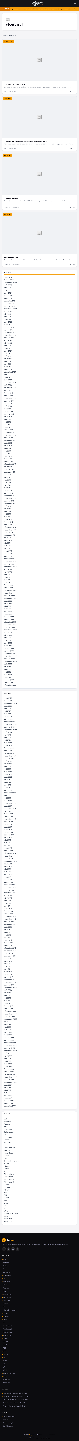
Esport (6, 1140)
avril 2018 (8, 390)
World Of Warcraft (11, 1214)
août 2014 (8, 443)
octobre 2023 (9, 338)
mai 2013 (7, 482)
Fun (5, 1145)
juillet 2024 (8, 314)
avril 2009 (8, 611)
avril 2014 (8, 454)
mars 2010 (8, 582)
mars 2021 (8, 367)
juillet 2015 (8, 417)
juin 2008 (7, 638)
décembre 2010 (10, 559)
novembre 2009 (10, 593)
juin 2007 (7, 669)
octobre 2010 (9, 564)
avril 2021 (7, 364)
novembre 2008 (10, 625)
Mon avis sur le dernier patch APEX (14, 1403)
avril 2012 (7, 517)
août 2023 (8, 340)
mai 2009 (7, 609)
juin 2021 (7, 361)
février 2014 (8, 459)
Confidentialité (8, 1426)
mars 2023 (8, 353)
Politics (6, 1185)
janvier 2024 (9, 330)
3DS (5, 1119)
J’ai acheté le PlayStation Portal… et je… (16, 1396)
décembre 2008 (10, 622)
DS (5, 1135)
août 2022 (8, 356)
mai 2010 (7, 577)
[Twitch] (17, 1249)
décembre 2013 (10, 464)
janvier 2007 (9, 682)
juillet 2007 (8, 667)
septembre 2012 (10, 504)
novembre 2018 (10, 388)
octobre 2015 (9, 414)
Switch (6, 1198)
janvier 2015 (8, 430)
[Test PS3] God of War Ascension (15, 84)
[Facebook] (8, 1249)
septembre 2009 (10, 598)
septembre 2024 (10, 309)
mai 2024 (7, 319)
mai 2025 (7, 290)
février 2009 (9, 617)
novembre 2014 (10, 435)
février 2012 (8, 522)
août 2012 (8, 506)
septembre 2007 (10, 661)
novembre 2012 (10, 498)
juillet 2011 (8, 540)
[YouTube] (13, 1249)
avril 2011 (7, 548)
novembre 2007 (10, 656)
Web (6, 1206)
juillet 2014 (8, 446)
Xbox (6, 1216)
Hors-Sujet (8, 1153)
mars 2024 (8, 325)
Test (5, 1200)
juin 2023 (7, 346)
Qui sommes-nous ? (9, 1416)
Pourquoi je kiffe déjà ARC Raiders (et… (16, 1400)
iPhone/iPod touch (11, 1161)
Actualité (7, 155)
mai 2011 (7, 546)
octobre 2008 (9, 627)
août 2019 (8, 385)
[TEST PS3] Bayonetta (11, 198)
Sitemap (35, 1438)
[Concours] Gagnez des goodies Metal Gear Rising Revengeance (26, 141)
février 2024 (9, 327)
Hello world (8, 1150)
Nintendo (7, 1166)
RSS (29, 1438)
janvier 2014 (8, 461)
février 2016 (8, 411)
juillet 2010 (8, 572)
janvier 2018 (8, 396)
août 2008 (8, 632)
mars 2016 (8, 409)
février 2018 (8, 393)
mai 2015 (7, 422)
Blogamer (32, 1435)
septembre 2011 (10, 535)
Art (5, 1127)
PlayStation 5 (9, 1182)
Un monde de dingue (11, 257)
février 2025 (8, 296)
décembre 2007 (10, 654)
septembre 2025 (10, 282)
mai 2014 (7, 451)
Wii (5, 1208)
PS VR (6, 1190)
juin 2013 (7, 480)
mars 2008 (8, 646)
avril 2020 (8, 380)
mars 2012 (8, 519)
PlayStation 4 (9, 1179)
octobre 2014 (9, 438)
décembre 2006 (10, 685)
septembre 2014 (10, 440)
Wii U (6, 1211)
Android (7, 1124)
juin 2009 (7, 606)
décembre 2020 (10, 372)
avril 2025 (8, 293)
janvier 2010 (8, 588)
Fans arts (7, 1142)
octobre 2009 (9, 596)
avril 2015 (7, 425)
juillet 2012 (8, 509)
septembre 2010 (10, 567)
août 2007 (8, 664)
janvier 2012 (8, 525)
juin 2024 (7, 317)
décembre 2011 (10, 527)
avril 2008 (8, 643)
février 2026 (9, 280)
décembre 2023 (10, 332)
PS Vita (7, 1187)
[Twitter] (4, 1249)
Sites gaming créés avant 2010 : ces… (15, 1393)
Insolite (7, 1156)
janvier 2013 (8, 493)
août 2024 (8, 311)
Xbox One (8, 1221)
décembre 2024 (10, 301)
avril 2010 (8, 580)
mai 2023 (7, 348)
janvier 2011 (8, 556)
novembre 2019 (10, 382)
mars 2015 (8, 427)
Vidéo (6, 1203)
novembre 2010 (10, 561)
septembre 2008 (10, 630)
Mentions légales (8, 1423)
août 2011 (7, 538)
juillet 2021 (8, 359)
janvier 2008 (9, 651)
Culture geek (9, 1132)
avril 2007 (8, 675)
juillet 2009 (8, 604)
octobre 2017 (9, 401)
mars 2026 (8, 277)
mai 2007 (7, 672)
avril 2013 (7, 485)
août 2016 (8, 406)
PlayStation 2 (9, 1174)
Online (6, 1169)
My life (6, 1164)
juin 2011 (7, 543)
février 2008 (9, 648)
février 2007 (9, 680)
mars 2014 (8, 456)
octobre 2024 (9, 306)
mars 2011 (8, 551)
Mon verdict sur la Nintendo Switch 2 (15, 1406)
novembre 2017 (10, 398)
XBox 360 (8, 1219)
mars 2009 (8, 614)
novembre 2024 (10, 304)
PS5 (5, 1192)
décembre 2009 (10, 590)
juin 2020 (7, 375)
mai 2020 (7, 377)
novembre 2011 (10, 530)
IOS (5, 1158)
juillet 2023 (8, 343)
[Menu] (75, 3)
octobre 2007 (9, 659)
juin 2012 (7, 511)
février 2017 (8, 403)
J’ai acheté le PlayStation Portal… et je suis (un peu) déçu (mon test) (29, 9)
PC (5, 1171)
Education (8, 1137)
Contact (5, 1420)
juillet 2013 (8, 477)
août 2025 (8, 285)
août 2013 (8, 475)
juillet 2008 (8, 635)
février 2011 (8, 553)
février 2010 (8, 585)
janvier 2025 (8, 298)
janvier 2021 (8, 369)
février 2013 (8, 490)
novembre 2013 (10, 467)
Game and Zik (9, 1148)
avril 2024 (8, 322)
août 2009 (8, 601)
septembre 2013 (10, 472)
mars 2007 (8, 677)
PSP (5, 1195)
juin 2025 (7, 288)
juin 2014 (7, 448)
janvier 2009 (9, 619)
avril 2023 (8, 351)
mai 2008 (7, 640)
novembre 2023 (10, 335)
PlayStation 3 (8, 41)
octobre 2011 (9, 532)
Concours (7, 98)
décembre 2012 (10, 496)
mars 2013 (8, 488)
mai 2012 (7, 514)
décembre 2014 (10, 432)
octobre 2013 (9, 469)
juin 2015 (7, 419)
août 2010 (8, 569)
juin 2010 (7, 575)
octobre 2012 (9, 501)
